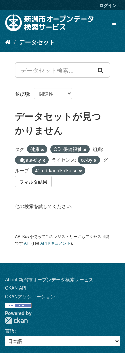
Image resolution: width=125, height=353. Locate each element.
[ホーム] (8, 41)
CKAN (16, 320)
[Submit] (101, 70)
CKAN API (15, 287)
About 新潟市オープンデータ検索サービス (49, 279)
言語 (9, 330)
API (27, 243)
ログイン (108, 5)
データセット (37, 42)
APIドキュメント (55, 243)
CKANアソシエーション (30, 296)
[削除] (42, 149)
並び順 (22, 93)
